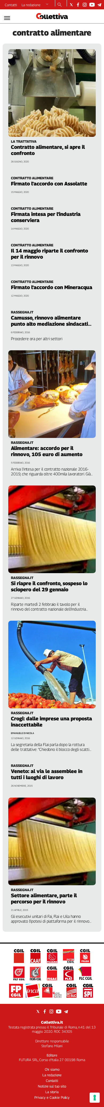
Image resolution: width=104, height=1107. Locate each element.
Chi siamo (52, 1069)
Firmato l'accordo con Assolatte (49, 184)
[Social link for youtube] (92, 5)
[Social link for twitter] (71, 5)
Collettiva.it (52, 1022)
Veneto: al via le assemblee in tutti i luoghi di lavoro (46, 774)
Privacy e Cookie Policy (52, 1097)
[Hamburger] (7, 18)
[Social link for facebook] (78, 5)
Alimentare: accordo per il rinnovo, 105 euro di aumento (46, 451)
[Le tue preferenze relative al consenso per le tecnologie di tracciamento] (95, 1098)
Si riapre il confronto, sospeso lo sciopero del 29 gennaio (49, 586)
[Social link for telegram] (99, 5)
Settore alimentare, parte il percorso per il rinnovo (44, 898)
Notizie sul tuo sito (52, 1086)
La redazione (31, 5)
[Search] (60, 5)
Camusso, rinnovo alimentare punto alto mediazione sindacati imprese (49, 324)
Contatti (11, 5)
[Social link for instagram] (85, 5)
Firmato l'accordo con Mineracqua (51, 287)
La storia (52, 1092)
